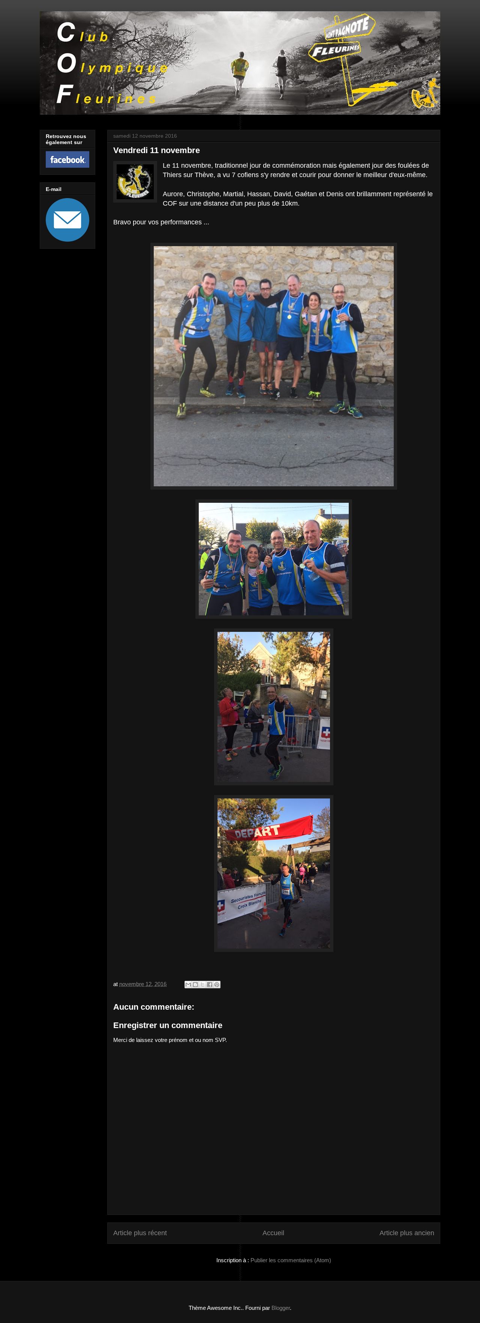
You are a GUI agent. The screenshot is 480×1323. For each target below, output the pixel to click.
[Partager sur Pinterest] (216, 984)
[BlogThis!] (195, 984)
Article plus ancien (407, 1233)
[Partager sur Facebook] (209, 984)
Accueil (273, 1233)
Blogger (281, 1308)
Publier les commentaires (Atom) (290, 1260)
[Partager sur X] (202, 984)
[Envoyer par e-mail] (188, 984)
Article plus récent (140, 1233)
